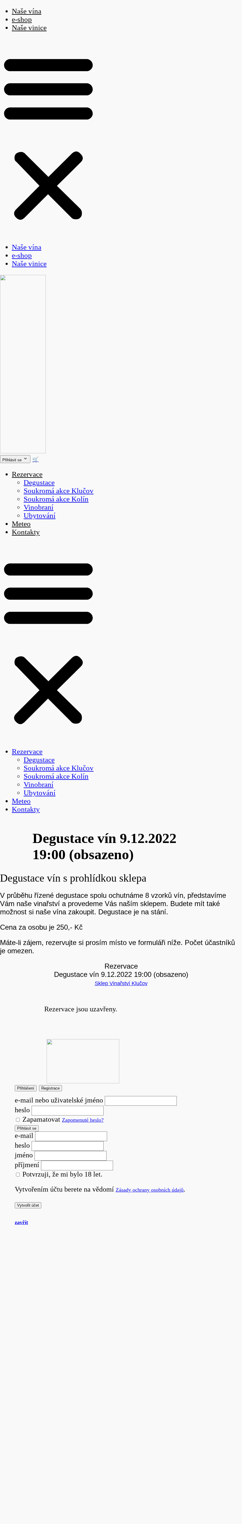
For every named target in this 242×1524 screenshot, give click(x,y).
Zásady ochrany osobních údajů (150, 1190)
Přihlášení (25, 1088)
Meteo (21, 524)
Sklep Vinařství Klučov (121, 983)
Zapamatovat (40, 1119)
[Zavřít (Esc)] (222, 6)
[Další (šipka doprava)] (231, 762)
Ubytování (39, 515)
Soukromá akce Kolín (56, 499)
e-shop (22, 19)
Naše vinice (29, 28)
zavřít (21, 1222)
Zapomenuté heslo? (83, 1120)
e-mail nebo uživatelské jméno (59, 1100)
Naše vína (26, 247)
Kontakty (26, 532)
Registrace (50, 1088)
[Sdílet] (209, 6)
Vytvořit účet (28, 1205)
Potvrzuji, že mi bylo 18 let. (61, 1174)
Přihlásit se (26, 1128)
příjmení (27, 1165)
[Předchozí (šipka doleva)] (10, 762)
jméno (24, 1155)
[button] (48, 137)
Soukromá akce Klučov (59, 491)
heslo (22, 1110)
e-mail (24, 1135)
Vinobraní (38, 507)
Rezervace (27, 474)
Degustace (39, 482)
